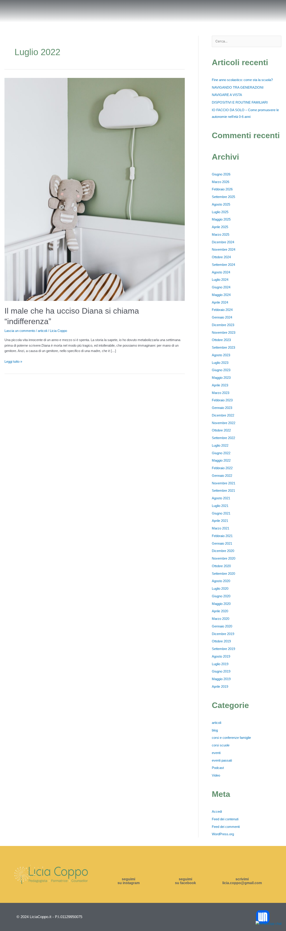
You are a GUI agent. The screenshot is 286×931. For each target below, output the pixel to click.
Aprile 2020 (220, 611)
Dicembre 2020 (223, 551)
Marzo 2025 (220, 234)
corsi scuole (220, 745)
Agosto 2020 (221, 581)
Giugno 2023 (221, 370)
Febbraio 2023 (222, 400)
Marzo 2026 (220, 182)
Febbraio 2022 (222, 468)
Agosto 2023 (221, 355)
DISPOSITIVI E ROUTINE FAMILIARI (240, 102)
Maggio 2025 (221, 219)
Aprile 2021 (220, 521)
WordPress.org (223, 834)
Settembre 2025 (223, 197)
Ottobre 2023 (221, 340)
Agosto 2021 (221, 498)
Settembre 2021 (223, 490)
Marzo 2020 (220, 619)
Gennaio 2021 (222, 543)
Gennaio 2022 (222, 475)
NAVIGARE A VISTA (227, 95)
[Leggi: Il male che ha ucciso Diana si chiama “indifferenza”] (94, 189)
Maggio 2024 (221, 295)
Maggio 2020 (221, 604)
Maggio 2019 (221, 679)
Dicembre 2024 (223, 242)
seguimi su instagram (129, 881)
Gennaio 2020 (222, 626)
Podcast (218, 768)
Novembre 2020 (223, 558)
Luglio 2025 (220, 212)
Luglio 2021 (220, 506)
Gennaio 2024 (222, 317)
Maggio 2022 (221, 460)
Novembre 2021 (223, 483)
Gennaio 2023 (222, 408)
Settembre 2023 (223, 347)
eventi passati (222, 760)
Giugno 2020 (221, 596)
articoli (42, 331)
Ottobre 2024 (221, 257)
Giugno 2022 (221, 453)
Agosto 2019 (221, 656)
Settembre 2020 (223, 573)
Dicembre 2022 (223, 415)
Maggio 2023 (221, 377)
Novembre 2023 (223, 332)
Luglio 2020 (220, 588)
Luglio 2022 (220, 445)
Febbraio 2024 (222, 310)
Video (216, 775)
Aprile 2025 (220, 227)
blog (215, 730)
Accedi (217, 811)
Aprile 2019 (220, 686)
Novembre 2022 (223, 423)
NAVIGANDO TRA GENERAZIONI (237, 87)
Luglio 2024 (220, 279)
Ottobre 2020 (221, 566)
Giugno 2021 (221, 513)
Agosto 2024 (221, 272)
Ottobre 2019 (221, 641)
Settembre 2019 (223, 649)
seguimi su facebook (185, 881)
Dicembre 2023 (223, 325)
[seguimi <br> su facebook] (185, 869)
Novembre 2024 (223, 249)
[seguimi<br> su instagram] (128, 869)
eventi (216, 753)
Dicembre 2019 (223, 634)
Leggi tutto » (13, 361)
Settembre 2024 (223, 265)
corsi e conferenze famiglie (231, 737)
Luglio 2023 (220, 362)
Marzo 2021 (220, 528)
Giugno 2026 (221, 174)
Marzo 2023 (220, 393)
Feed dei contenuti (225, 819)
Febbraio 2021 (222, 536)
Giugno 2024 (221, 287)
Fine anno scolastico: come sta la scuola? (242, 80)
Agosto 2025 (221, 204)
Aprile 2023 (220, 385)
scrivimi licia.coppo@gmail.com (242, 881)
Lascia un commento (19, 331)
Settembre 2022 (223, 438)
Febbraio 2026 (222, 189)
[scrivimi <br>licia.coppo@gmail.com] (242, 869)
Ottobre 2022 (221, 430)
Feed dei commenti (226, 827)
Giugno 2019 (221, 671)
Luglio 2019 (220, 664)
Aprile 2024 (220, 302)
